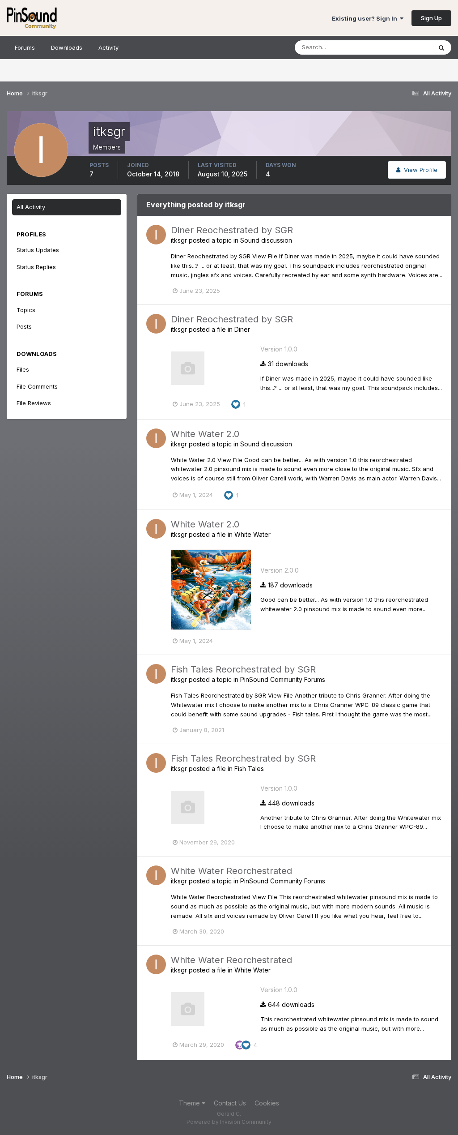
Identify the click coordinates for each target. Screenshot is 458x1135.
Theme (190, 1103)
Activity (108, 47)
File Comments (37, 386)
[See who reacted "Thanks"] (239, 1044)
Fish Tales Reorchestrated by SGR (243, 669)
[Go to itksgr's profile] (156, 234)
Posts (24, 326)
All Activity (31, 206)
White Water (252, 534)
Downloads (66, 47)
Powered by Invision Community (229, 1121)
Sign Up (431, 17)
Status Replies (36, 266)
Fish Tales (249, 768)
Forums (25, 47)
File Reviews (34, 403)
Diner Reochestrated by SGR (232, 230)
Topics (26, 309)
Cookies (266, 1103)
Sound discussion (266, 240)
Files (23, 369)
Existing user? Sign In (366, 18)
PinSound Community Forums (282, 679)
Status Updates (399, 47)
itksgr (179, 240)
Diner (242, 329)
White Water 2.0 (205, 433)
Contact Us (230, 1103)
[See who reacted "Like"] (235, 403)
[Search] (441, 47)
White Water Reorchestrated (231, 870)
